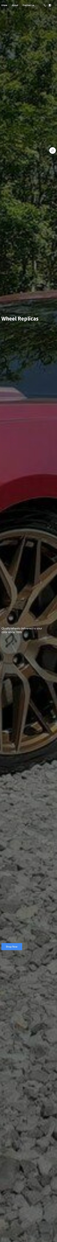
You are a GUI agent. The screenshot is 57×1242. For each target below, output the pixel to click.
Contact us (28, 5)
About (15, 5)
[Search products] (52, 150)
